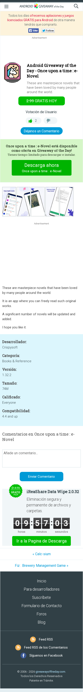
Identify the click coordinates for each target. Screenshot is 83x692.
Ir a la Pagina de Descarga (41, 541)
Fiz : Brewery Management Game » (41, 565)
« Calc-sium (42, 554)
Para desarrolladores (42, 589)
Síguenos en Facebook (46, 655)
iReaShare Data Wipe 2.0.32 (53, 491)
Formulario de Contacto (41, 605)
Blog (41, 622)
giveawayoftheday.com (50, 671)
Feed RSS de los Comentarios (46, 647)
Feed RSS (46, 639)
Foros (41, 614)
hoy (41, 100)
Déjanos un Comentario (41, 131)
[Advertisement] (41, 50)
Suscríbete (41, 597)
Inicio (41, 581)
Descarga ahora (41, 167)
